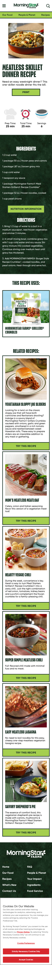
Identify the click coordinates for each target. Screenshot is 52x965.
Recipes (45, 15)
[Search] (48, 5)
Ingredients (33, 884)
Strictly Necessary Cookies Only (26, 951)
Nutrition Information (26, 209)
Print (25, 92)
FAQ (29, 866)
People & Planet (26, 15)
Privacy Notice (23, 932)
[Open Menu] (4, 5)
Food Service (35, 891)
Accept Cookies (26, 960)
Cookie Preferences (26, 943)
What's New (9, 884)
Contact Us (9, 891)
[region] (26, 931)
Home (5, 866)
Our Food (7, 15)
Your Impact (34, 878)
